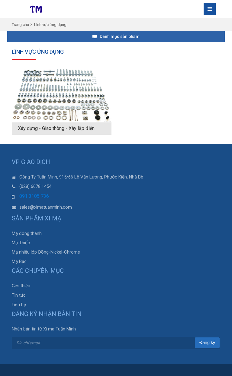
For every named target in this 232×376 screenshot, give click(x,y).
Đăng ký (207, 342)
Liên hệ (19, 304)
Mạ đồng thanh (27, 233)
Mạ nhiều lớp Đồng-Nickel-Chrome (46, 252)
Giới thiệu (21, 286)
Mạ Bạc (19, 261)
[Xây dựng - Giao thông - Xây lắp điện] (61, 95)
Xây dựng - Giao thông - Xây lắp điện (56, 128)
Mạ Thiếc (21, 242)
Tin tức (19, 295)
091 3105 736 (34, 196)
